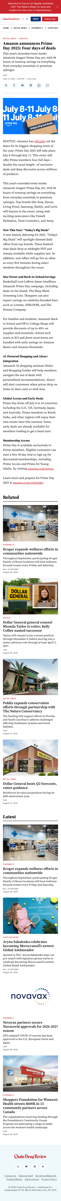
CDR (5, 75)
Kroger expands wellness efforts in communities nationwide (30, 551)
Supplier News (11, 937)
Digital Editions (14, 1179)
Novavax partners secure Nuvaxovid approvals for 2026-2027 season (30, 1026)
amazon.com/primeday (28, 483)
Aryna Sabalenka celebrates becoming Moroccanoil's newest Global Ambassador (28, 945)
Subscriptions (32, 1179)
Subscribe (50, 19)
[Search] (27, 19)
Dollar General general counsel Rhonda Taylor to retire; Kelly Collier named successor (27, 626)
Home (6, 28)
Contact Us (10, 1176)
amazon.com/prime (41, 468)
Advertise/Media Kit (45, 1176)
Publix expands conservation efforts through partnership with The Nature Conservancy (29, 706)
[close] (57, 7)
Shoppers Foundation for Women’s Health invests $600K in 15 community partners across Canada (30, 1105)
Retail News (20, 28)
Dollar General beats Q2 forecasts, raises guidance (30, 785)
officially (40, 141)
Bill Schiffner (11, 569)
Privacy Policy (49, 1179)
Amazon (23, 38)
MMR (35, 19)
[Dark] (23, 19)
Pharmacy (37, 28)
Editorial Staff (26, 1176)
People (7, 618)
